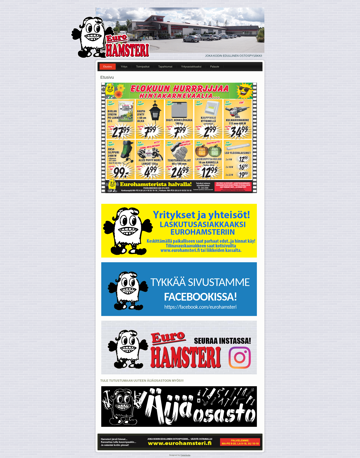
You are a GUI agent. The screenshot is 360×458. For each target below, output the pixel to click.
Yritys (124, 66)
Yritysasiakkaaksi (191, 66)
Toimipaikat (142, 66)
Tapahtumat (165, 66)
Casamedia (185, 455)
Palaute (214, 66)
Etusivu (107, 66)
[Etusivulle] (111, 35)
